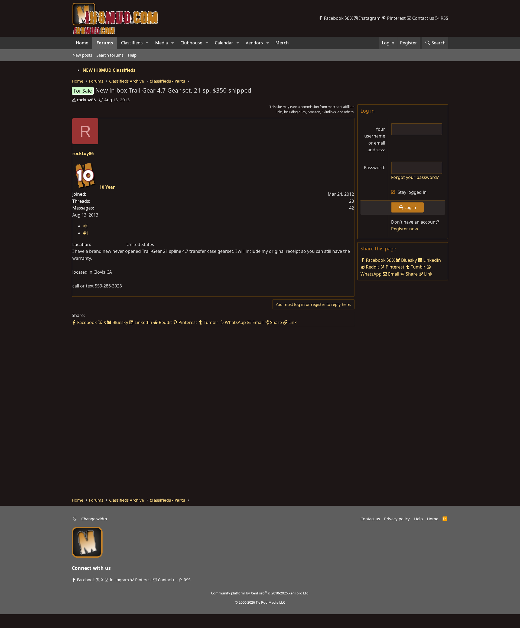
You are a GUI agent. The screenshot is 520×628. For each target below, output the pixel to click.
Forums (104, 43)
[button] (147, 43)
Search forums (109, 55)
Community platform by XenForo (260, 593)
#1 (85, 233)
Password (374, 168)
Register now (404, 229)
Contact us (370, 518)
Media (161, 43)
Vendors (254, 43)
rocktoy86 (86, 99)
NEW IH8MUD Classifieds (109, 70)
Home (82, 43)
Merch (282, 43)
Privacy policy (397, 518)
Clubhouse (191, 43)
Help (132, 55)
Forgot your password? (415, 177)
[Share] (85, 226)
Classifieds (132, 43)
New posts (82, 55)
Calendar (224, 43)
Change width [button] (94, 518)
